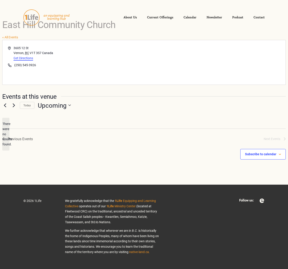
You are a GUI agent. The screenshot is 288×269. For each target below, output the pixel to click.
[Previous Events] (5, 105)
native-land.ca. (139, 252)
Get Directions (23, 58)
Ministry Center (121, 206)
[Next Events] (13, 105)
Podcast (237, 17)
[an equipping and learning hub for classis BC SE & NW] (50, 17)
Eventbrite (262, 200)
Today (27, 105)
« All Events (10, 37)
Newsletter (214, 17)
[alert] (5, 134)
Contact (259, 17)
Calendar (189, 17)
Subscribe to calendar (260, 154)
